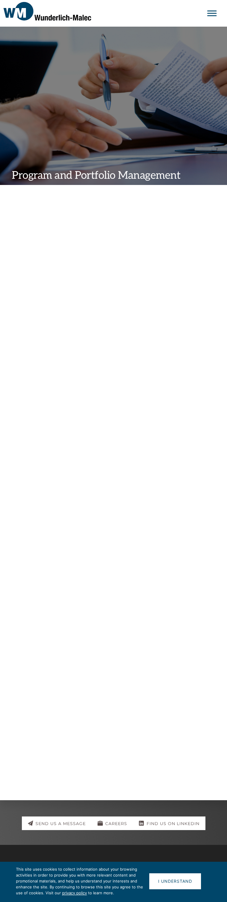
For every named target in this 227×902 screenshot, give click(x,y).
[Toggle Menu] (212, 13)
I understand (175, 881)
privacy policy (74, 892)
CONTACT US (113, 752)
